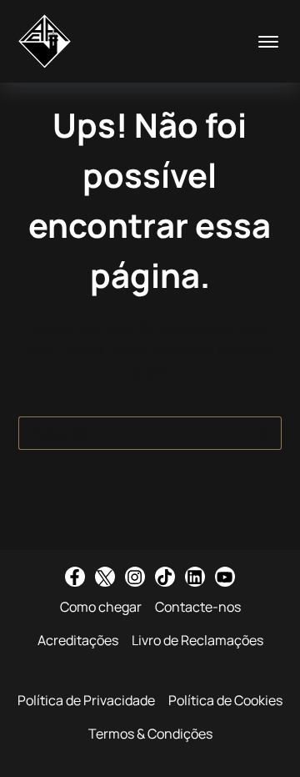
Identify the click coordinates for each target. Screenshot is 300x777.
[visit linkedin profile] (195, 577)
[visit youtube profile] (225, 577)
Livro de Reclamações (197, 640)
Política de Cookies (225, 700)
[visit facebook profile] (75, 577)
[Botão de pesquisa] (265, 433)
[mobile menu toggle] (268, 41)
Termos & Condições (150, 733)
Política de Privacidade (86, 700)
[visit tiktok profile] (165, 577)
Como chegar (101, 607)
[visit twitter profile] (105, 577)
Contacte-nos (198, 607)
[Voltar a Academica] (44, 41)
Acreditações (78, 640)
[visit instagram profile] (135, 577)
